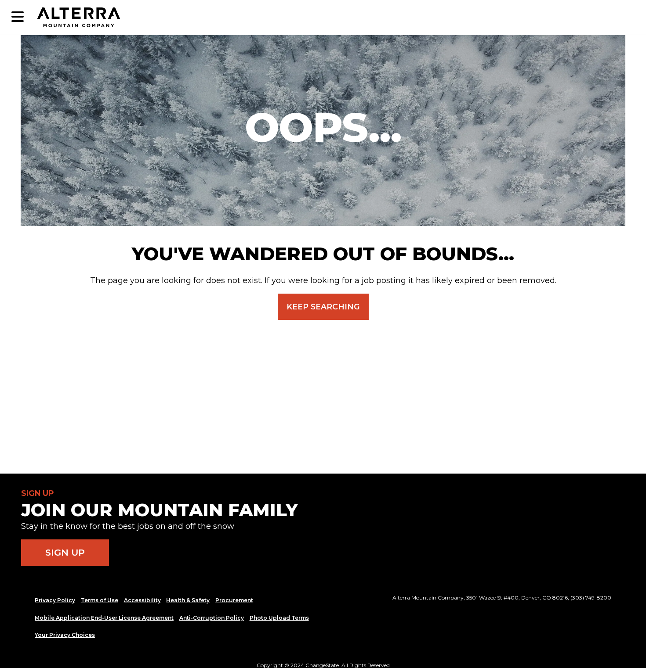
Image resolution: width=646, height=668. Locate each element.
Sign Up (65, 552)
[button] (17, 17)
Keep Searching (323, 306)
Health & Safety (188, 600)
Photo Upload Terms (279, 617)
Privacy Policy (55, 600)
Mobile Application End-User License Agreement (104, 617)
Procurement (234, 600)
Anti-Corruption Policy (211, 617)
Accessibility (142, 600)
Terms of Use (99, 600)
